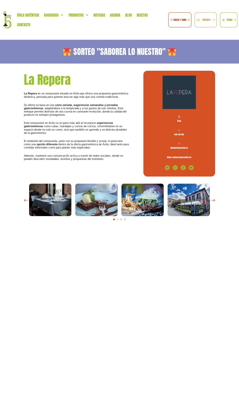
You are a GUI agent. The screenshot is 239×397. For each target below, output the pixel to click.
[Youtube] (191, 167)
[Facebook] (167, 167)
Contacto (23, 24)
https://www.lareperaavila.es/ (179, 157)
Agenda (115, 15)
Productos (76, 15)
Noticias (99, 15)
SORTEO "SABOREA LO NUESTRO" (119, 51)
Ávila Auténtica (28, 15)
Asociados (51, 15)
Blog (128, 15)
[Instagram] (175, 167)
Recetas (142, 15)
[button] (26, 200)
